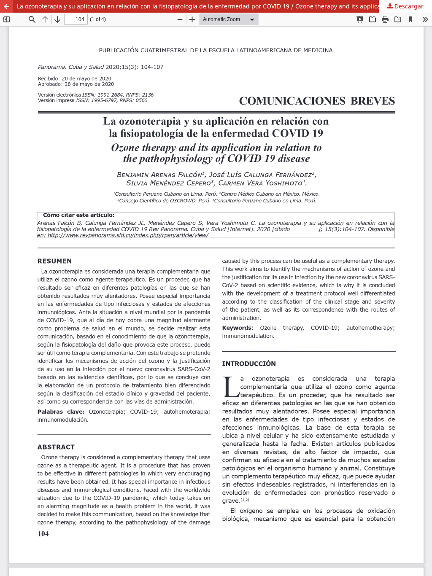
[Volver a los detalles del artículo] (6, 6)
